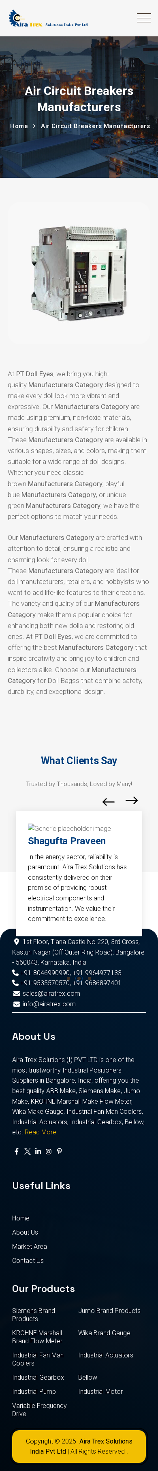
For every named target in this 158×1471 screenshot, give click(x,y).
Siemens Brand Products (33, 1315)
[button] (68, 978)
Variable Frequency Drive (39, 1410)
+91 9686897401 (97, 983)
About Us (25, 1232)
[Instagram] (48, 1152)
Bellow (87, 1377)
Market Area (29, 1246)
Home (21, 1218)
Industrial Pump (34, 1391)
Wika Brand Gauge (104, 1333)
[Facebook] (16, 1152)
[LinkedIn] (38, 1152)
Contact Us (28, 1260)
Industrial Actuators (105, 1355)
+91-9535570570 (44, 983)
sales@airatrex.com (51, 993)
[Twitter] (27, 1152)
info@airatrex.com (49, 1004)
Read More (40, 1132)
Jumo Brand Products (109, 1311)
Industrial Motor (100, 1391)
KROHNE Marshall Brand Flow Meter (37, 1337)
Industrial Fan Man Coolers (38, 1359)
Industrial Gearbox (38, 1377)
